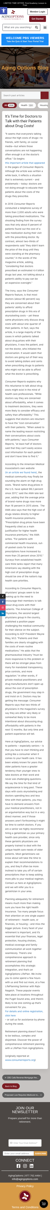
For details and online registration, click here (24, 1013)
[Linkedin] (31, 1166)
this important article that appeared (25, 162)
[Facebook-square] (18, 1166)
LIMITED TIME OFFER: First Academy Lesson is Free (25, 4)
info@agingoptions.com (25, 1179)
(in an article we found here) (21, 472)
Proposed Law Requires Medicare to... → (23, 1095)
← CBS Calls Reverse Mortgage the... (21, 1077)
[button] (3, 10)
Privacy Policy (25, 1186)
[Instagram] (25, 1166)
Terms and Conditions (25, 1207)
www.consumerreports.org (20, 1060)
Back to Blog (11, 1086)
